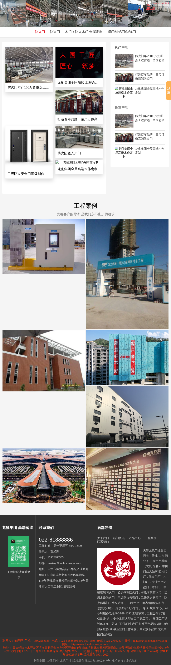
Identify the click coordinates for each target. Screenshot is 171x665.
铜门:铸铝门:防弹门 (122, 32)
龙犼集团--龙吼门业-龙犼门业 (52, 660)
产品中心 (135, 538)
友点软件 (132, 660)
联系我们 (103, 541)
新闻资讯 (119, 538)
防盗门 (55, 32)
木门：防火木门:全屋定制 (84, 32)
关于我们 (103, 538)
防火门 (40, 32)
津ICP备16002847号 (97, 660)
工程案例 (85, 205)
